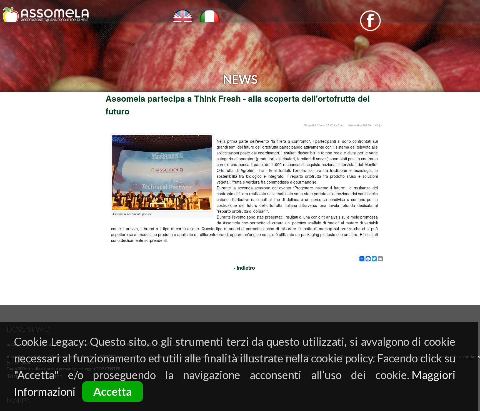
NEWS (206, 44)
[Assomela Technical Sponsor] (162, 209)
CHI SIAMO (81, 44)
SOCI (174, 44)
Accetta (112, 391)
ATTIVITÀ (135, 44)
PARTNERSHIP (259, 44)
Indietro (245, 267)
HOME (35, 44)
